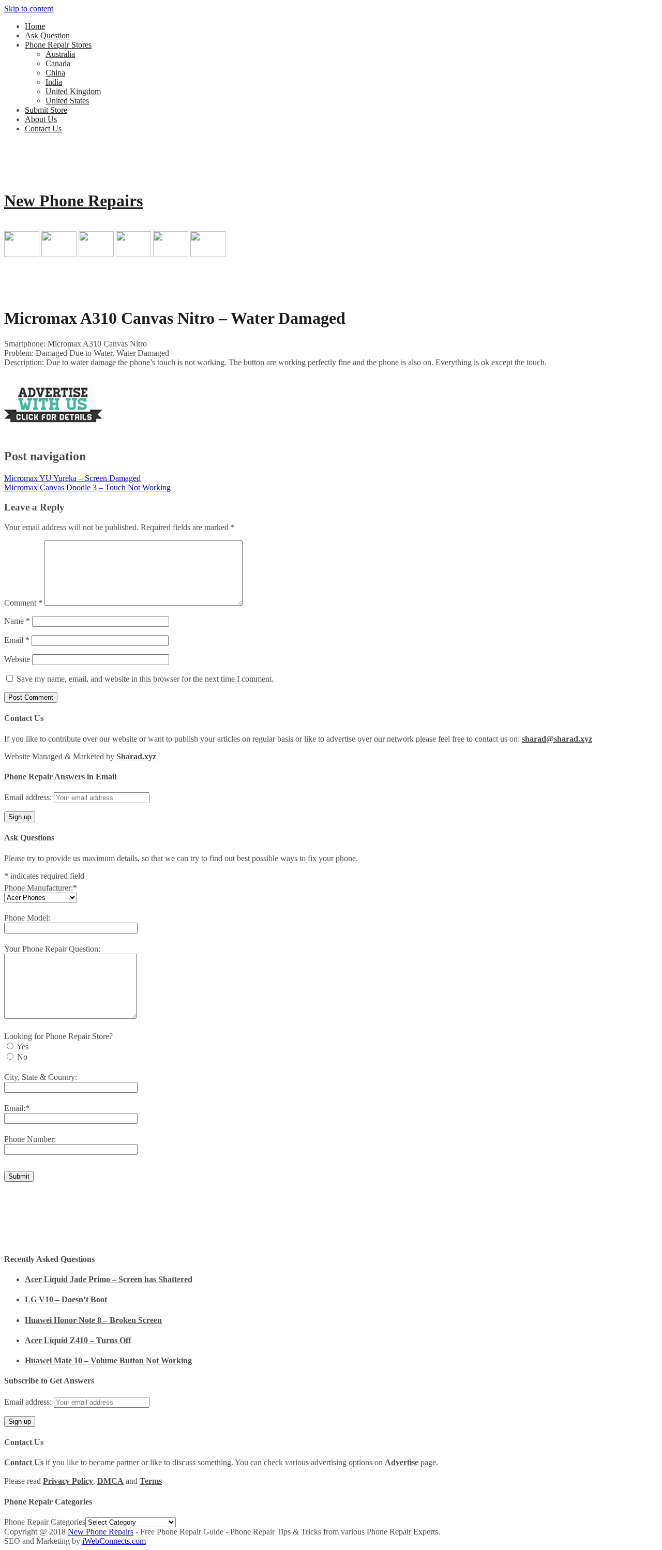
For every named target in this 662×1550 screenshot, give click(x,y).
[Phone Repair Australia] (21, 254)
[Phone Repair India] (133, 254)
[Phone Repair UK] (170, 254)
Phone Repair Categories (44, 1521)
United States (67, 100)
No (22, 1056)
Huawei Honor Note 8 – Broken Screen (93, 1320)
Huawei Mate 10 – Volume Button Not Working (108, 1360)
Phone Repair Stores (58, 44)
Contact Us (43, 128)
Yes (22, 1046)
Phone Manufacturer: (40, 887)
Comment (23, 602)
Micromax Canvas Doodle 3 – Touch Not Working (87, 487)
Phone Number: (30, 1139)
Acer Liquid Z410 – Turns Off (78, 1340)
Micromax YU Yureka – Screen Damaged (72, 478)
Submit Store (46, 110)
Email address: (29, 797)
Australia (60, 54)
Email (16, 640)
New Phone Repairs (73, 200)
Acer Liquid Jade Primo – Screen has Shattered (108, 1279)
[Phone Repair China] (96, 254)
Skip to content (28, 8)
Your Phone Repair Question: (52, 948)
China (55, 72)
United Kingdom (73, 91)
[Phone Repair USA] (207, 254)
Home (35, 26)
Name (17, 620)
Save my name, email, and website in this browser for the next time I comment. (145, 678)
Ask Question (47, 35)
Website (17, 659)
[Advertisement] (382, 398)
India (54, 82)
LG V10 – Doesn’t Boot (66, 1299)
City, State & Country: (40, 1077)
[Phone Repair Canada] (59, 254)
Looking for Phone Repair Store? (58, 1036)
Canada (58, 63)
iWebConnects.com (114, 1541)
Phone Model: (27, 917)
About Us (41, 119)
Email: (16, 1108)
